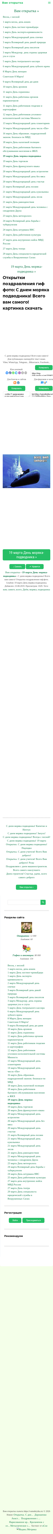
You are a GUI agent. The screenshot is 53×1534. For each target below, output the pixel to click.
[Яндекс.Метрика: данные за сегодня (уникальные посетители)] (26, 1529)
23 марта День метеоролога (17, 215)
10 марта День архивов (15, 86)
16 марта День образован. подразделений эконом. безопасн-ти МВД (26, 1078)
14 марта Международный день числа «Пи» (26, 128)
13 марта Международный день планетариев (26, 123)
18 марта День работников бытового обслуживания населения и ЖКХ (26, 1093)
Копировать (44, 367)
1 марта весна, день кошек (17, 22)
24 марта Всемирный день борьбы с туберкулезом (26, 1169)
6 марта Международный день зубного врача (26, 66)
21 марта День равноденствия (18, 202)
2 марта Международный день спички (23, 37)
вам (5, 589)
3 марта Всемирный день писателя (21, 47)
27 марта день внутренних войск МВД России (25, 1183)
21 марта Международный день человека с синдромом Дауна (24, 1158)
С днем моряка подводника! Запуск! (27, 833)
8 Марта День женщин (15, 71)
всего (19, 589)
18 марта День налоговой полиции (21, 142)
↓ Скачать (17, 566)
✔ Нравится (34, 566)
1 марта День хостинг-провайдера (20, 27)
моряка (33, 589)
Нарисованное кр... (19, 1522)
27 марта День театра (14, 248)
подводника (44, 589)
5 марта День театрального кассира (21, 61)
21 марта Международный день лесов (22, 196)
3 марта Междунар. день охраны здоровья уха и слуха (25, 1002)
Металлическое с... (20, 1525)
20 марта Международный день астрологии (25, 171)
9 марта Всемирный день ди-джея (20, 81)
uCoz (44, 1525)
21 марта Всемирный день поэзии (20, 186)
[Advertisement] (26, 331)
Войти (15, 1220)
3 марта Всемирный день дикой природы (24, 42)
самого (11, 589)
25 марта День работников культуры (22, 234)
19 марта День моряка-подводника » (26, 554)
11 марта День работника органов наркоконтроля (25, 1038)
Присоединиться (33, 1220)
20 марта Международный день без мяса (24, 176)
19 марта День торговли (15, 161)
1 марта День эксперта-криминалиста (22, 32)
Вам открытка (12, 2)
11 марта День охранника (16, 92)
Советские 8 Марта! (13, 76)
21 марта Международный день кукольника (26, 191)
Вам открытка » (26, 11)
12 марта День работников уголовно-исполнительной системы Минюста (26, 1054)
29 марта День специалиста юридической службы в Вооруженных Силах (22, 1195)
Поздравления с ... (31, 1518)
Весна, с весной (11, 16)
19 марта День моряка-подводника (22, 156)
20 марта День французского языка (21, 166)
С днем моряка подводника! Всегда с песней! (26, 837)
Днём (25, 589)
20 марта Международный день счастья (23, 181)
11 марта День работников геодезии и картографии (26, 1045)
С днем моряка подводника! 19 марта (26, 840)
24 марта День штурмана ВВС (19, 229)
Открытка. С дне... (24, 1514)
